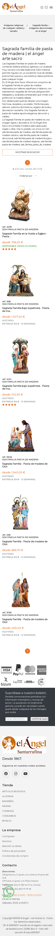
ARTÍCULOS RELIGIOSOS (13, 791)
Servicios (6, 841)
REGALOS (6, 820)
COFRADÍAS (8, 811)
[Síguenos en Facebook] (6, 773)
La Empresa (8, 836)
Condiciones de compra (15, 855)
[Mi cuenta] (42, 7)
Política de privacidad (13, 851)
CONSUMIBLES (9, 815)
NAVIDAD (6, 806)
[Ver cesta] (46, 7)
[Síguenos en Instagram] (16, 773)
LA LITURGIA (7, 796)
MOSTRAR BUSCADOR (27, 152)
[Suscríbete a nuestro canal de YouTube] (25, 773)
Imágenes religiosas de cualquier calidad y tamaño (13, 28)
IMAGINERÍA (7, 801)
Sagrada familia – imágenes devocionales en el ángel (41, 28)
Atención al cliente (11, 846)
